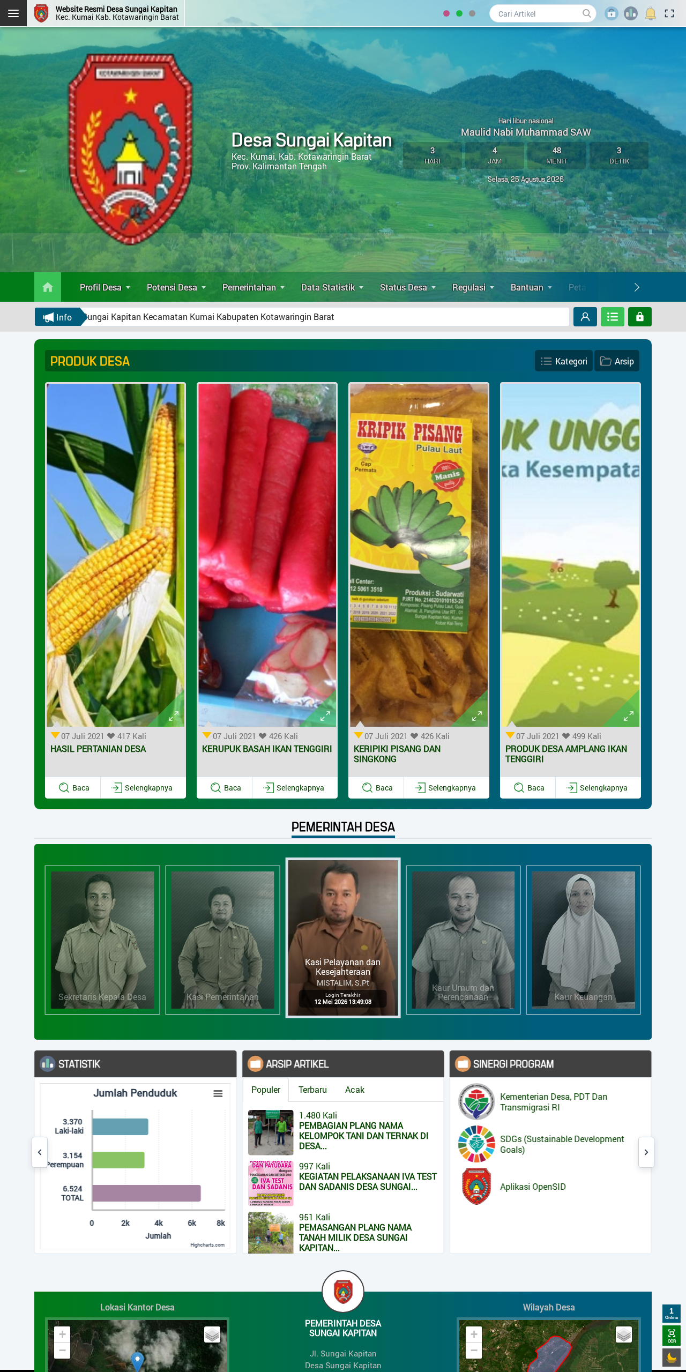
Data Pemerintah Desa (635, 1103)
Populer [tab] (183, 1089)
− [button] (62, 1350)
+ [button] (62, 1334)
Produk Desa (616, 1135)
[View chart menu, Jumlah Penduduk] (136, 1093)
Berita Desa (614, 1088)
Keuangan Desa (622, 1119)
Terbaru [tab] (231, 1089)
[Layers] (212, 1334)
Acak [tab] (272, 1089)
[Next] (636, 287)
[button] (74, 788)
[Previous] (40, 1152)
